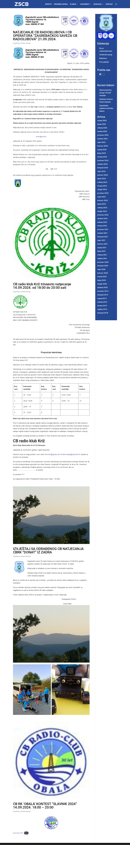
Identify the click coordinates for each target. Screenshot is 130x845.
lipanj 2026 (101, 124)
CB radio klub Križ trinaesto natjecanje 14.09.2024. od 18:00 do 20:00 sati (42, 286)
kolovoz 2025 (102, 146)
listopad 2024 (102, 168)
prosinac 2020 (102, 262)
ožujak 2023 (102, 211)
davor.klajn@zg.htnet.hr (71, 454)
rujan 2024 (101, 171)
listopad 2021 (102, 237)
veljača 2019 (102, 309)
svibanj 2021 (102, 255)
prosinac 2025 (102, 135)
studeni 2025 (102, 139)
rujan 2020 (101, 269)
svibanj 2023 (102, 208)
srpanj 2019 (102, 298)
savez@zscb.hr (41, 136)
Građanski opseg (105, 55)
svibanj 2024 (102, 182)
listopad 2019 (102, 295)
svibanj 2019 (102, 302)
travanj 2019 (102, 306)
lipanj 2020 (101, 280)
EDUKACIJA (97, 4)
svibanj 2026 (102, 128)
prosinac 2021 (102, 229)
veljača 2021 (102, 258)
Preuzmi (26, 833)
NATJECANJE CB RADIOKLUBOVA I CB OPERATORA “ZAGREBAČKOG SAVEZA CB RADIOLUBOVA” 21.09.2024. (45, 35)
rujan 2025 (101, 142)
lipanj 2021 (101, 251)
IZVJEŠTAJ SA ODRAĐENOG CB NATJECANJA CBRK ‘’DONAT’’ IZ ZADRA (48, 550)
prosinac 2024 (102, 160)
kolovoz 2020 (102, 273)
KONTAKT (109, 4)
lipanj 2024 (101, 179)
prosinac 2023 (102, 193)
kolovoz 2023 (102, 200)
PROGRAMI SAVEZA (61, 4)
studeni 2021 (102, 233)
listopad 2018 (102, 313)
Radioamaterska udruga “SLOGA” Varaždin (105, 92)
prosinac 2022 (102, 215)
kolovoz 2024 (102, 175)
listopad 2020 (102, 266)
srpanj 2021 (102, 248)
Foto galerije (104, 62)
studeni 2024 (102, 164)
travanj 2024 (102, 186)
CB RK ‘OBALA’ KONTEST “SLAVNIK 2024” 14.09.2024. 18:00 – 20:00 (45, 805)
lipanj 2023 (101, 204)
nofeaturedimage (25, 43)
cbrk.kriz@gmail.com (52, 454)
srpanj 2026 (102, 120)
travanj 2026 (102, 131)
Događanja (16, 43)
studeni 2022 (102, 218)
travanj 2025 (102, 157)
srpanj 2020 (102, 277)
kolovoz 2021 (102, 244)
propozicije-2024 (18, 833)
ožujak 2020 (102, 284)
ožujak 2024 (102, 189)
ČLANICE (73, 4)
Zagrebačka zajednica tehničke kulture (106, 108)
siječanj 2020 (102, 287)
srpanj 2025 (102, 150)
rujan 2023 (101, 197)
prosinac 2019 (102, 291)
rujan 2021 (101, 240)
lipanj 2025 (101, 153)
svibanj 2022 (102, 222)
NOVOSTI (48, 4)
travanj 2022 (102, 226)
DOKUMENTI (84, 4)
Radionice (103, 58)
